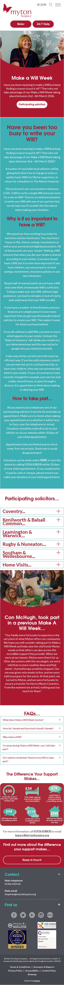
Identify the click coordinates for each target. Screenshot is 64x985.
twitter (23, 915)
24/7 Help (43, 24)
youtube (32, 915)
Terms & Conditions (20, 967)
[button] (32, 511)
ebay (50, 915)
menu (58, 4)
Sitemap (32, 974)
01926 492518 (13, 883)
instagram (41, 915)
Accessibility (32, 970)
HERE (43, 460)
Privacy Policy (15, 970)
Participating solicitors (32, 104)
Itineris (37, 981)
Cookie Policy (49, 970)
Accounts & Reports (44, 967)
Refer (20, 24)
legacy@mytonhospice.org (32, 835)
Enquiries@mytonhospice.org (20, 894)
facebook (14, 915)
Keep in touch (32, 859)
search (51, 4)
